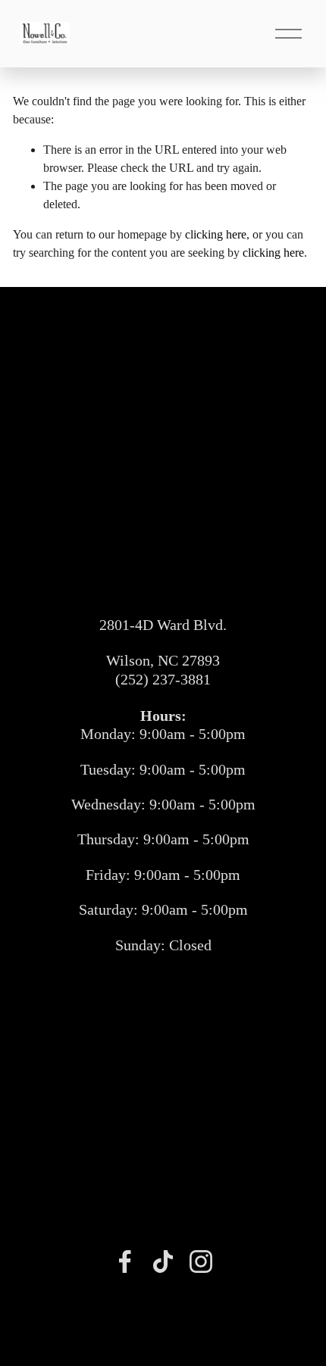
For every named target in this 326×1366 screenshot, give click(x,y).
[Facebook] (125, 1261)
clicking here (215, 234)
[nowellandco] (201, 1261)
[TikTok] (163, 1261)
